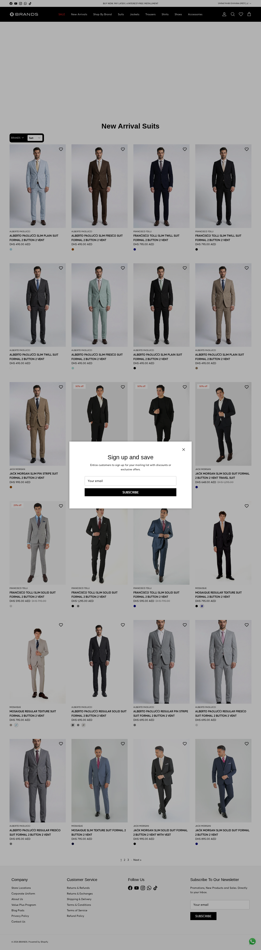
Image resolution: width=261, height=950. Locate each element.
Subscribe (130, 492)
